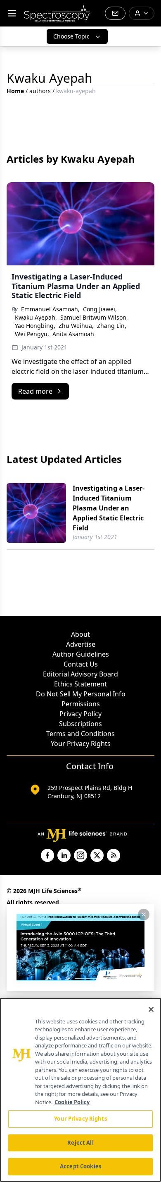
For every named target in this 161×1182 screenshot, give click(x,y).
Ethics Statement (80, 683)
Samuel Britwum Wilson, (94, 317)
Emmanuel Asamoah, (50, 309)
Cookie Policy (72, 1102)
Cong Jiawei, (100, 309)
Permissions (81, 703)
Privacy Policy (80, 713)
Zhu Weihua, (76, 326)
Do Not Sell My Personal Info (80, 693)
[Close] (151, 1009)
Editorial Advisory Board (80, 674)
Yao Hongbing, (35, 326)
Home (15, 91)
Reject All (80, 1142)
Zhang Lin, (111, 326)
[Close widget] (143, 914)
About (80, 634)
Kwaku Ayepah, (36, 317)
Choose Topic (71, 36)
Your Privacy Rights (81, 743)
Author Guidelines (80, 654)
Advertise (80, 644)
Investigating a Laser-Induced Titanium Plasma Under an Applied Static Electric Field (108, 508)
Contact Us (81, 664)
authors (40, 91)
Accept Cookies (80, 1166)
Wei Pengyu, (32, 334)
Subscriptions (80, 723)
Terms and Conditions (80, 733)
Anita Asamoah (73, 334)
